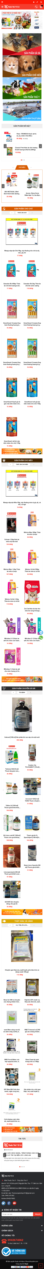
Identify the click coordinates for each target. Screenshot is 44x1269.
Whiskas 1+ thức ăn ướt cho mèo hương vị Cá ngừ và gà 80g (12, 670)
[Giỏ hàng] (40, 6)
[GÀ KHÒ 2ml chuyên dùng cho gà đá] (12, 889)
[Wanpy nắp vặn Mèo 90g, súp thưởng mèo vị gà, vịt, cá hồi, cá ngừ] (22, 483)
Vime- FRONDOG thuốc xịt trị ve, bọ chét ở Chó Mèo (26, 135)
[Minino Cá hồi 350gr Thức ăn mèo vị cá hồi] (32, 557)
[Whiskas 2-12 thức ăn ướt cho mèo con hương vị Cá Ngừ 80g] (32, 626)
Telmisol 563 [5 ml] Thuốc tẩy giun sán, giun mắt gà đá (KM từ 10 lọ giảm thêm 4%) (11, 770)
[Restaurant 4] (22, 110)
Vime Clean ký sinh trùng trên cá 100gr (32, 1060)
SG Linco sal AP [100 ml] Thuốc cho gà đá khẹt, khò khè (11, 836)
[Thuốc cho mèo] (22, 88)
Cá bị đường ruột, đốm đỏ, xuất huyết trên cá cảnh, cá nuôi (12, 1120)
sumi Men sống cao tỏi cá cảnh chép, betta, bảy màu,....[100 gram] (11, 1031)
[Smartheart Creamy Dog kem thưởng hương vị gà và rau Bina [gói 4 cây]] (32, 345)
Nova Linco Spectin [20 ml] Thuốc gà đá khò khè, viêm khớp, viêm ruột (32, 866)
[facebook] (9, 1203)
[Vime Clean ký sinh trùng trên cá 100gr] (32, 1047)
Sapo (26, 1264)
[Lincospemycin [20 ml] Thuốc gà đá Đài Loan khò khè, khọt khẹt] (12, 856)
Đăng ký (37, 2)
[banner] (36, 15)
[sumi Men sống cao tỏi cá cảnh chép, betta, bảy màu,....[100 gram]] (12, 1017)
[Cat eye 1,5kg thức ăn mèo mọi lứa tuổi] (12, 523)
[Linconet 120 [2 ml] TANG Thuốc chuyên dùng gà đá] (32, 786)
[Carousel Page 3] (17, 27)
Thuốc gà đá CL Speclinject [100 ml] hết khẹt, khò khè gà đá (32, 836)
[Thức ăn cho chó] (22, 44)
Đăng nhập (34, 2)
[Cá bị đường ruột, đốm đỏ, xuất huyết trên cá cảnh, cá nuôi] (12, 1107)
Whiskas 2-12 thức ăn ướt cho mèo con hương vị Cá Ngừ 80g (32, 640)
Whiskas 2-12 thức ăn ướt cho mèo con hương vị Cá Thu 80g (12, 640)
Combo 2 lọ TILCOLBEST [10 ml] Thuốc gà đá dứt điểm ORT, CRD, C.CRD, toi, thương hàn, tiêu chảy (32, 766)
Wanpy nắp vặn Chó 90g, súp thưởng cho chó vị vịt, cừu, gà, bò (22, 252)
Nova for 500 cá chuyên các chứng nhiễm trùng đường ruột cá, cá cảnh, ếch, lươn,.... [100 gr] (12, 1001)
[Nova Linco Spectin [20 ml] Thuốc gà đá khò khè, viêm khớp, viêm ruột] (32, 853)
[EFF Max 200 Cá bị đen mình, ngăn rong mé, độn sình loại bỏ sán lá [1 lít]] (12, 1077)
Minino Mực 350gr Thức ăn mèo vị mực (32, 533)
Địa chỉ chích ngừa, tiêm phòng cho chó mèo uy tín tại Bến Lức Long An (21, 1154)
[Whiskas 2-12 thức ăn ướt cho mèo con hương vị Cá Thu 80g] (12, 626)
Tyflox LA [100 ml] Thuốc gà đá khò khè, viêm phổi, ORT (11, 807)
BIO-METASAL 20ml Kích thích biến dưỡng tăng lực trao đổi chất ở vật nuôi (11, 193)
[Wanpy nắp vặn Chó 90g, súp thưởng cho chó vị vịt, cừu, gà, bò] (22, 231)
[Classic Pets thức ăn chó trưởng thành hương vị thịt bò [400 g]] (9, 151)
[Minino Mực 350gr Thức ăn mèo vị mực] (32, 520)
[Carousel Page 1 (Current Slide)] (14, 27)
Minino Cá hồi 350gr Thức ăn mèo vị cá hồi (32, 570)
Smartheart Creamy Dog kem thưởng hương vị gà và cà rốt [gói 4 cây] (11, 363)
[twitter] (4, 1203)
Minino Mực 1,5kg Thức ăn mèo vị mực (12, 570)
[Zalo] (41, 632)
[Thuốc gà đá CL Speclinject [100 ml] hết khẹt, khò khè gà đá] (32, 823)
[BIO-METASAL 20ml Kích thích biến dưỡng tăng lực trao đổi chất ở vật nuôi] (11, 179)
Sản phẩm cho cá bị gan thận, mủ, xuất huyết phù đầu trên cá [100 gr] (32, 1090)
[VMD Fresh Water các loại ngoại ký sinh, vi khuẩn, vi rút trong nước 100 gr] (12, 1047)
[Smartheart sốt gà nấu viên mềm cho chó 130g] (32, 384)
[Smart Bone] (22, 912)
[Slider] (16, 20)
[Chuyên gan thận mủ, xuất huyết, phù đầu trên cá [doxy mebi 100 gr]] (22, 947)
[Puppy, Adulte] (22, 679)
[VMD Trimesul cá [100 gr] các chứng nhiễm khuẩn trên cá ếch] (32, 1017)
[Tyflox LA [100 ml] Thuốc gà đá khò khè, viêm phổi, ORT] (12, 789)
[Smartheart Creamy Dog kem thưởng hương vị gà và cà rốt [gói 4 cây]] (12, 345)
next (29, 21)
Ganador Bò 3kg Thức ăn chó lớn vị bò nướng (32, 285)
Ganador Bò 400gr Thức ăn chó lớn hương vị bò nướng (11, 285)
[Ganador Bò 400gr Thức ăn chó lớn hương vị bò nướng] (12, 269)
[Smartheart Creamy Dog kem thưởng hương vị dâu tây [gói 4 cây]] (12, 306)
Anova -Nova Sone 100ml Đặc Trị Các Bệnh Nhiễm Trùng (32, 194)
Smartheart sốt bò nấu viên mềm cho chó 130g (11, 442)
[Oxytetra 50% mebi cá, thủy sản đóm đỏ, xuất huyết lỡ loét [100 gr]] (32, 987)
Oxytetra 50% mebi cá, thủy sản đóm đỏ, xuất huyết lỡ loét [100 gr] (32, 1001)
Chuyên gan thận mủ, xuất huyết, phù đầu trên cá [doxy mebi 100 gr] (22, 971)
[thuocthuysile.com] (12, 7)
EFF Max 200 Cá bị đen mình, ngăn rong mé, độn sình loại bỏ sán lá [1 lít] (11, 1090)
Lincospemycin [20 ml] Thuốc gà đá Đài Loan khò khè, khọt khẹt (12, 873)
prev (3, 21)
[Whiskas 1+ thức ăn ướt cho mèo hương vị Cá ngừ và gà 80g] (12, 656)
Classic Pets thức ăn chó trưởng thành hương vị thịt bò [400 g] (26, 149)
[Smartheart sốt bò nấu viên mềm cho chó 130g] (12, 424)
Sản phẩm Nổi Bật (22, 126)
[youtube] (14, 1203)
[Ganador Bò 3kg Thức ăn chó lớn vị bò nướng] (32, 269)
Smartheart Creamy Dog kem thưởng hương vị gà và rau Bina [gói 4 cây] (32, 363)
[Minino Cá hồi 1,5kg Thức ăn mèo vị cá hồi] (12, 587)
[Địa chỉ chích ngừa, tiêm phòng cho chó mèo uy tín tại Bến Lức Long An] (22, 1145)
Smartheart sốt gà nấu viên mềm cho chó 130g (32, 403)
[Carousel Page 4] (24, 1166)
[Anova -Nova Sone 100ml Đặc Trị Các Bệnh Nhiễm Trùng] (32, 180)
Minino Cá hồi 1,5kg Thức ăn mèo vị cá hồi (11, 600)
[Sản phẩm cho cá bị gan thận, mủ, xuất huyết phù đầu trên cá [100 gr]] (32, 1077)
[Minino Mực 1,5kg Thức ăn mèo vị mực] (12, 557)
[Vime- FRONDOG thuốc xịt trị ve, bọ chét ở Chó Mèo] (9, 137)
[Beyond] (22, 451)
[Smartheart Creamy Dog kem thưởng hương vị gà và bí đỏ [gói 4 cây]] (32, 306)
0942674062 (11, 1198)
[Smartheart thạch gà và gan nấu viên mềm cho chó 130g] (12, 384)
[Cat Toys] (22, 1129)
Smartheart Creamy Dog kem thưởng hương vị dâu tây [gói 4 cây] (11, 324)
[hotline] (36, 6)
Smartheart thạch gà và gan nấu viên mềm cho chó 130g (12, 403)
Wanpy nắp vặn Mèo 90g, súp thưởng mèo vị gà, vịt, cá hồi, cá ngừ (22, 503)
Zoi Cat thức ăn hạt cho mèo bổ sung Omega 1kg (32, 610)
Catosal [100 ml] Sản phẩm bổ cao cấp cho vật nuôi (22, 737)
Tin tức (22, 1139)
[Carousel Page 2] (16, 27)
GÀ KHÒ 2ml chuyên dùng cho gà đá (12, 903)
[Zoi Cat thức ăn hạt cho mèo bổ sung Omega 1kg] (32, 591)
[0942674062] (41, 637)
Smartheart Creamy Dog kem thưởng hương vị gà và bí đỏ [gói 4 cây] (32, 324)
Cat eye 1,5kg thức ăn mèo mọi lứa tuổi (11, 540)
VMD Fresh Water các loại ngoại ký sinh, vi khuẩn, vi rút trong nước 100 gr (11, 1061)
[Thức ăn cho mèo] (22, 66)
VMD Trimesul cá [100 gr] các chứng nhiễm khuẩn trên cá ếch (32, 1031)
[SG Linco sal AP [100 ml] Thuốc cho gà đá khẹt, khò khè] (12, 823)
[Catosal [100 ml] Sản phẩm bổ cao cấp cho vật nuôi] (22, 715)
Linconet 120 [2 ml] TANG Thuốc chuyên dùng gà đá (32, 800)
